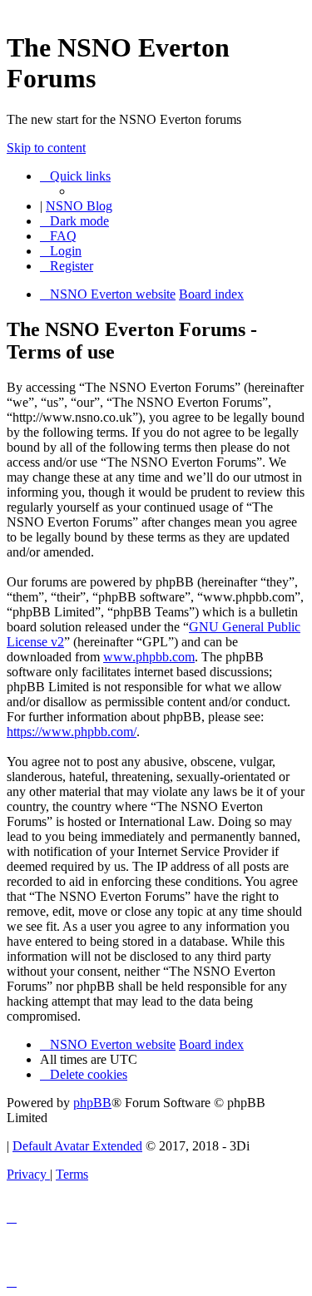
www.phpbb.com (149, 657)
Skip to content (46, 148)
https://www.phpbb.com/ (71, 732)
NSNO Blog (79, 206)
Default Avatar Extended (77, 1146)
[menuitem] (58, 236)
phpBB (92, 1103)
